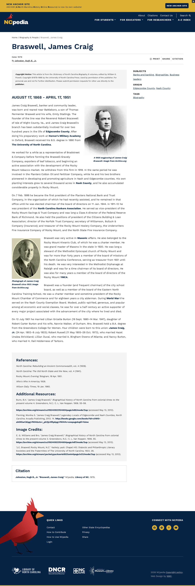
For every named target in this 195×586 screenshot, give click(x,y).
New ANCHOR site (177, 6)
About (141, 15)
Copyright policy (174, 572)
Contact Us (166, 15)
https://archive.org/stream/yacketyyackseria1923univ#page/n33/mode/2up (55, 454)
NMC (169, 576)
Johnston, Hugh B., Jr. (26, 61)
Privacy (86, 532)
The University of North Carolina (31, 144)
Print (156, 59)
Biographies (162, 74)
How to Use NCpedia (57, 537)
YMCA (64, 277)
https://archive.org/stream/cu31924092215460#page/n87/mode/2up (52, 442)
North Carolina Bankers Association (59, 208)
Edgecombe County (58, 131)
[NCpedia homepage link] (16, 19)
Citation (177, 59)
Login (49, 542)
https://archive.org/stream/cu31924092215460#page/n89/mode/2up (52, 410)
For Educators (130, 20)
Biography (138, 97)
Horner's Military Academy (65, 135)
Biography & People (29, 37)
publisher (19, 84)
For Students (104, 20)
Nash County (84, 183)
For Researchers (159, 20)
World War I (113, 298)
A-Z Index (184, 20)
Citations (153, 15)
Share (166, 59)
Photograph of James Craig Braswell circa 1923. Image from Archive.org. (25, 284)
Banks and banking (144, 74)
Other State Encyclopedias (96, 527)
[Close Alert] (193, 1)
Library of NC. (82, 477)
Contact (51, 527)
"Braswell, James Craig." (52, 477)
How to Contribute (56, 532)
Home (14, 37)
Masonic (82, 238)
